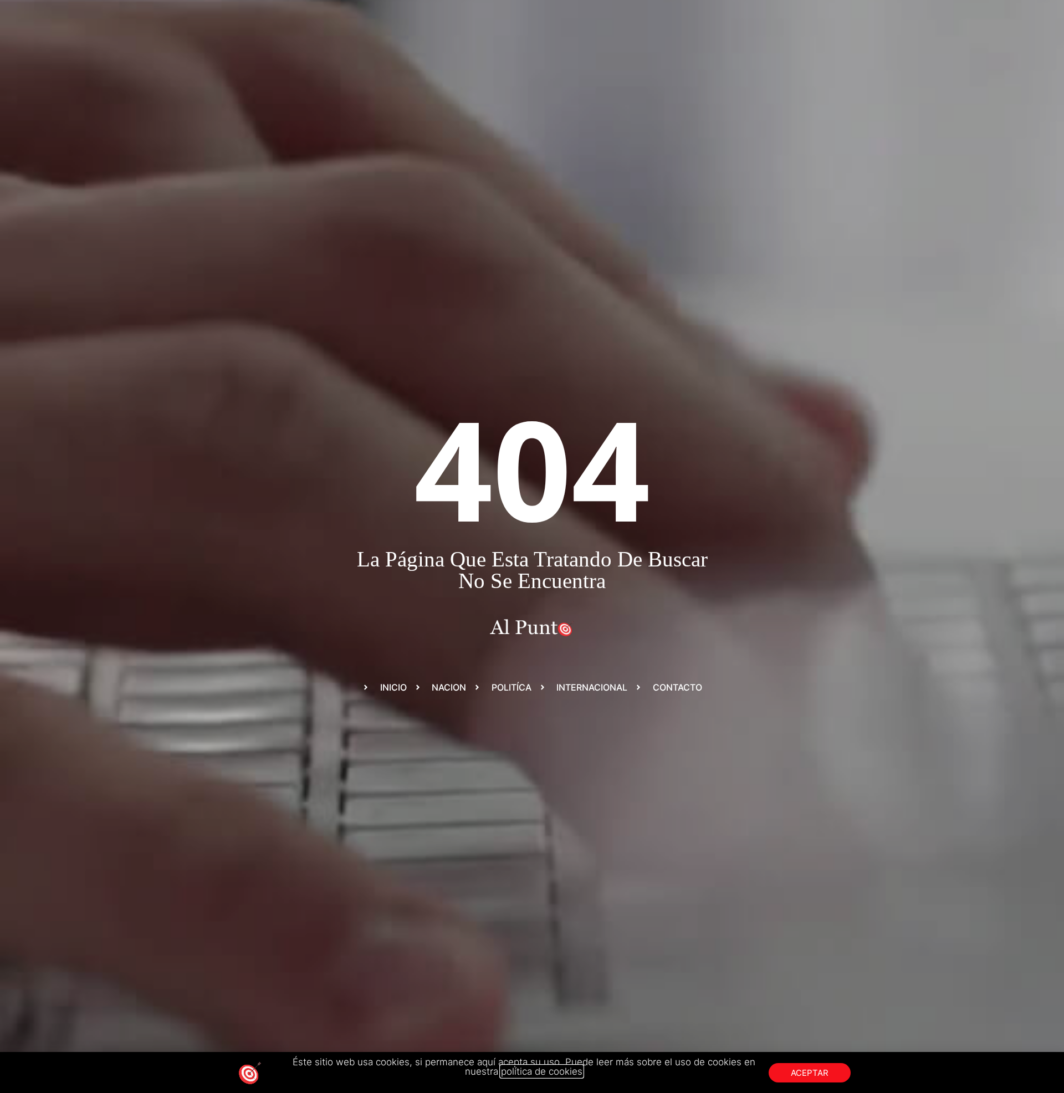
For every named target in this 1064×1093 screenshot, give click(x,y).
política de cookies (541, 1071)
